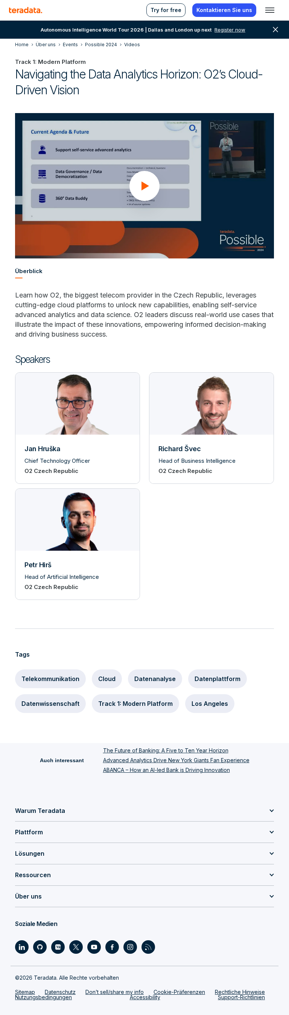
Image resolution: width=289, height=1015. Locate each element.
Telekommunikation (50, 679)
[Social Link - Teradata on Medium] (58, 947)
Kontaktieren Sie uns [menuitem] (224, 10)
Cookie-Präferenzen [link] (179, 992)
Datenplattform (217, 679)
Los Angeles (210, 703)
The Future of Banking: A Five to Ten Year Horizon (165, 750)
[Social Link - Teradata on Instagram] (130, 947)
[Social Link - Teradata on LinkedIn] (22, 947)
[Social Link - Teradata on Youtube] (94, 947)
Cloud (107, 679)
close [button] (275, 29)
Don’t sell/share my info (114, 992)
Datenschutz (60, 992)
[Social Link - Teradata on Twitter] (76, 947)
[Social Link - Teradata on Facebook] (112, 947)
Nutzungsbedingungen (43, 997)
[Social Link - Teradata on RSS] (148, 947)
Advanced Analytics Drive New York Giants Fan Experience (176, 760)
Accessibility (145, 997)
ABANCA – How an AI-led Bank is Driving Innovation (166, 770)
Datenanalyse (155, 679)
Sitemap (25, 992)
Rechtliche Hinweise (240, 992)
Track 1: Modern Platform (135, 703)
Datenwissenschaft (50, 703)
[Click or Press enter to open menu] (270, 10)
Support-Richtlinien (241, 997)
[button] (144, 186)
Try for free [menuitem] (166, 10)
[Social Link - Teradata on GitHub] (40, 947)
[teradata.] (25, 10)
